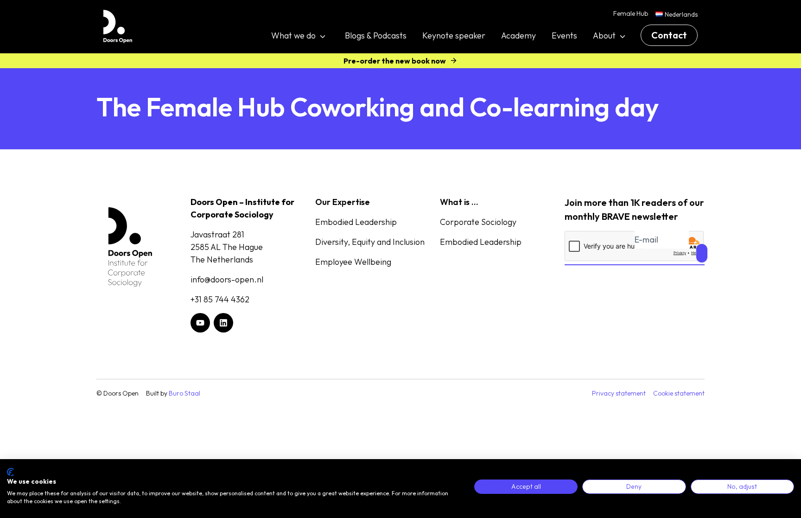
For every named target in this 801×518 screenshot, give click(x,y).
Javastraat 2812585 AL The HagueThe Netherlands (227, 247)
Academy (518, 35)
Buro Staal (184, 393)
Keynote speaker (453, 35)
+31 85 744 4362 (220, 299)
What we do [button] (293, 35)
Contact (669, 35)
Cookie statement (679, 393)
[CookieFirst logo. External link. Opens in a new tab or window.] (10, 472)
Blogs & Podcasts (376, 35)
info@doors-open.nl (227, 279)
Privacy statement (619, 393)
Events (564, 35)
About (604, 35)
